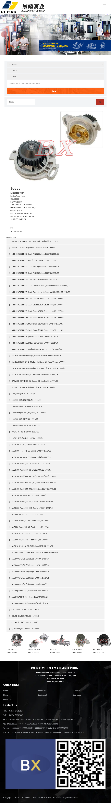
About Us (42, 691)
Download (77, 695)
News (5, 695)
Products (76, 691)
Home (5, 691)
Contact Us (16, 231)
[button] (52, 51)
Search (55, 91)
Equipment (42, 695)
